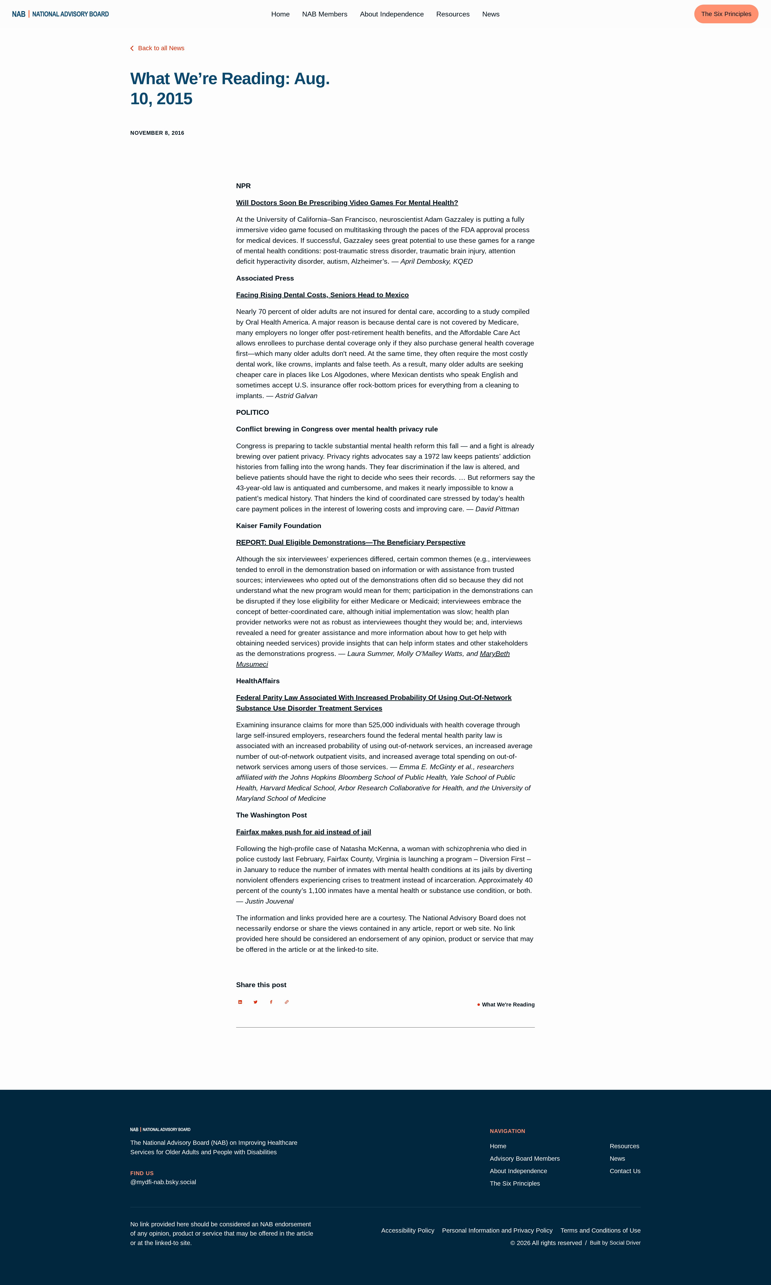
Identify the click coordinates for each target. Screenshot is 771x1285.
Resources (453, 14)
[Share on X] (258, 1002)
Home (280, 14)
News (491, 14)
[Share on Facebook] (273, 1002)
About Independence (392, 14)
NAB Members (325, 14)
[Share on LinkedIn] (242, 1002)
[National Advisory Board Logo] (60, 14)
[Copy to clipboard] (289, 1002)
